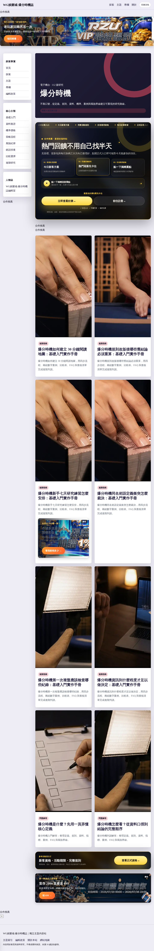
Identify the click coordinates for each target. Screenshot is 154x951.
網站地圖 (45, 940)
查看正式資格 (131, 860)
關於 (134, 4)
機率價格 (10, 130)
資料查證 (10, 124)
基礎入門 (10, 117)
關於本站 (32, 940)
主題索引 (8, 940)
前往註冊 (119, 201)
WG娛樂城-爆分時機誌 (18, 4)
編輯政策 (10, 93)
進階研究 (10, 162)
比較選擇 (10, 156)
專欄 (126, 4)
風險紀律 (10, 143)
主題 (119, 4)
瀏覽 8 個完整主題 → (51, 110)
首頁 (8, 68)
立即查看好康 (67, 201)
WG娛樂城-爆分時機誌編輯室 (17, 188)
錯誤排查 (10, 150)
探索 (111, 4)
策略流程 (10, 137)
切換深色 (145, 5)
